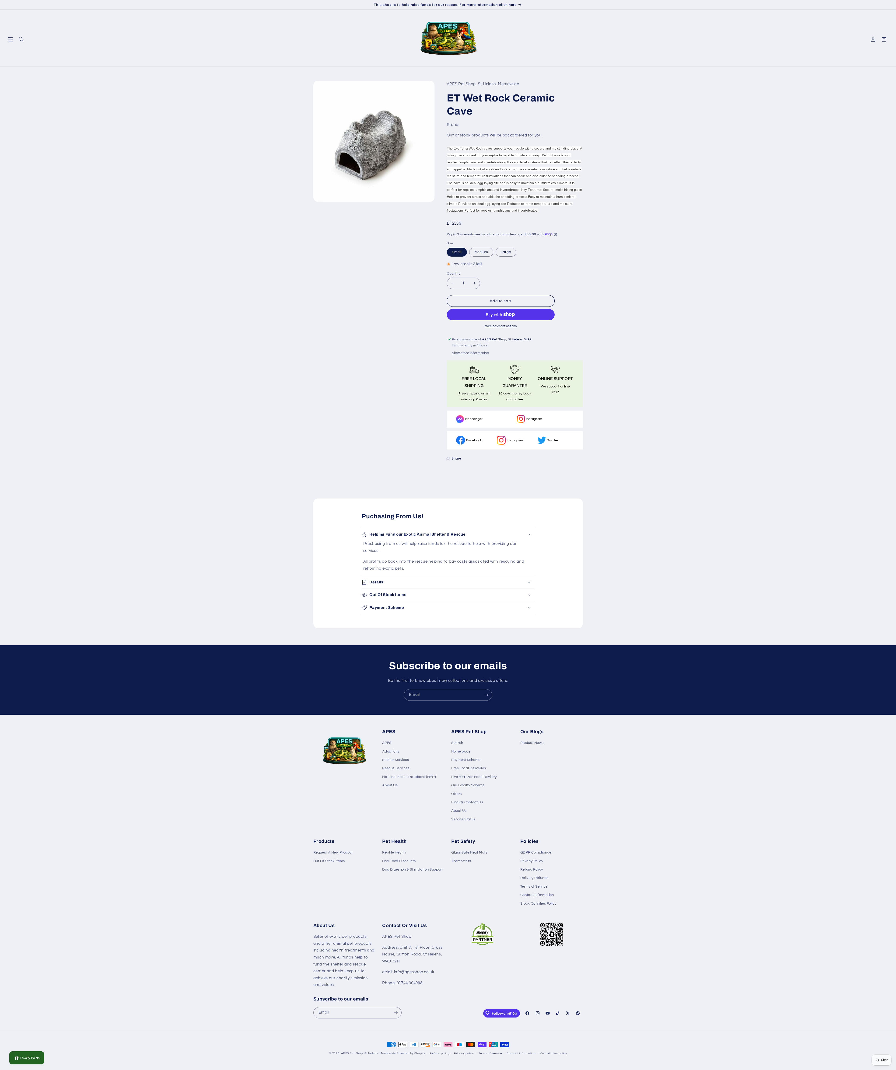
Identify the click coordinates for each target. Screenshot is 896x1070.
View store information (470, 353)
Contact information (521, 1053)
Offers (456, 794)
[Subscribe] (486, 695)
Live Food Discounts (399, 861)
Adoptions (390, 751)
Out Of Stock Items (329, 861)
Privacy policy (464, 1053)
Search (457, 743)
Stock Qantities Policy (538, 903)
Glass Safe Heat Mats (469, 852)
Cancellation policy (553, 1053)
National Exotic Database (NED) (409, 777)
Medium (481, 252)
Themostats (461, 861)
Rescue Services (395, 768)
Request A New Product (333, 852)
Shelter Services (395, 760)
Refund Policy (531, 869)
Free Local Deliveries (468, 768)
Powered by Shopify (411, 1053)
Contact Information (537, 895)
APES (387, 743)
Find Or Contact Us (467, 802)
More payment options (501, 326)
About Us (390, 785)
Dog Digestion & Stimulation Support (412, 869)
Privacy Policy (531, 861)
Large (506, 252)
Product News (532, 743)
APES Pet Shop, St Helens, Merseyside (368, 1053)
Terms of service (490, 1053)
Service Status (463, 819)
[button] (10, 39)
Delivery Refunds (534, 878)
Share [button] (456, 458)
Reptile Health (394, 852)
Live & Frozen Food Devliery (474, 777)
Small (457, 252)
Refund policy (439, 1053)
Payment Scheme (465, 760)
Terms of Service (534, 886)
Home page (461, 751)
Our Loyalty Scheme (467, 785)
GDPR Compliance (535, 852)
